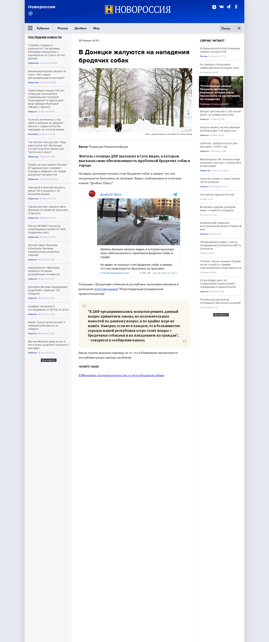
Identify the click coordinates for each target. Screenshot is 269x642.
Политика (33, 134)
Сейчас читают (212, 40)
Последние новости (45, 37)
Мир (96, 28)
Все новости (48, 360)
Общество (33, 63)
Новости (32, 111)
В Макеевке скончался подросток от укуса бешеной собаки (121, 375)
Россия (63, 28)
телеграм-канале (106, 289)
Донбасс (80, 28)
